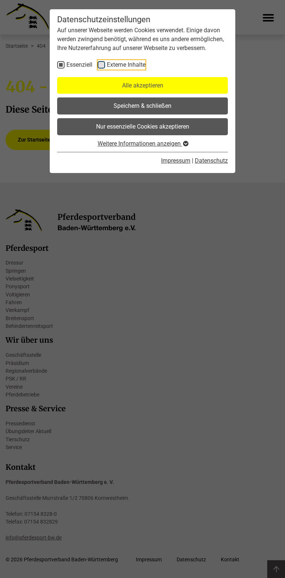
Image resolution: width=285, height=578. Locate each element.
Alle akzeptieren (142, 85)
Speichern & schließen (142, 105)
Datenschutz (211, 160)
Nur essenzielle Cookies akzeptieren (142, 126)
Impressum (175, 160)
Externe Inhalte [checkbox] (126, 64)
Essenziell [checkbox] (79, 64)
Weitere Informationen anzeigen (140, 143)
